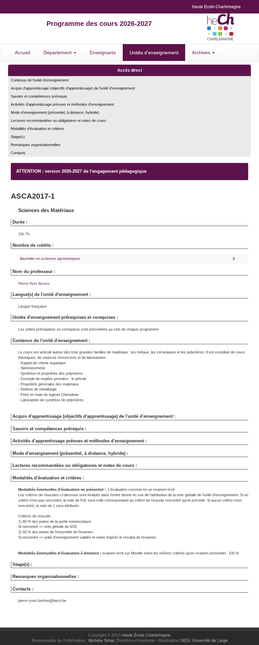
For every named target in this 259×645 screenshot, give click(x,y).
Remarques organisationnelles (35, 145)
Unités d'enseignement (154, 52)
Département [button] (58, 52)
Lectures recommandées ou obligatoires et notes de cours (58, 120)
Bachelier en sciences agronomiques (50, 259)
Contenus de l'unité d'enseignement (39, 80)
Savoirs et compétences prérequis (39, 96)
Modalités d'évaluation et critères (37, 129)
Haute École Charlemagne (146, 635)
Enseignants (103, 52)
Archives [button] (201, 52)
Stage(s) (18, 137)
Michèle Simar (101, 640)
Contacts (18, 153)
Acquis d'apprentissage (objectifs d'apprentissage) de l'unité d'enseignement (73, 88)
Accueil (22, 52)
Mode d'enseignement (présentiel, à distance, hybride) (55, 112)
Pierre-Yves (34, 283)
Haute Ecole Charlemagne (216, 6)
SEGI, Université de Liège (204, 640)
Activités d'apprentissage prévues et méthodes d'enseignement (62, 104)
